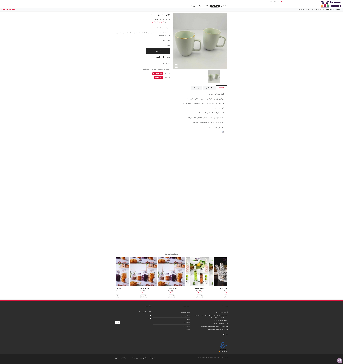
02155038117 (158, 77)
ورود (186, 330)
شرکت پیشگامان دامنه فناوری (122, 358)
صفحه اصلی (224, 6)
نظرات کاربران (209, 88)
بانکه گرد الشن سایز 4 (171, 288)
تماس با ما (200, 6)
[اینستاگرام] (227, 334)
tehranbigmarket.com (214, 330)
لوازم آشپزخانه (215, 6)
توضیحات (221, 87)
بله (148, 316)
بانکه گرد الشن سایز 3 (144, 288)
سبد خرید (198, 296)
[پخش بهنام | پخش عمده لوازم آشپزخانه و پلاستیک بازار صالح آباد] (331, 4)
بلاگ (207, 6)
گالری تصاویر (184, 316)
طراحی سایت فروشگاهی (149, 358)
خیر (148, 319)
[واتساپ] (223, 334)
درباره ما (193, 6)
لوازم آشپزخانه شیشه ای (158, 22)
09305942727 (157, 74)
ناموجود (157, 51)
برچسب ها (196, 88)
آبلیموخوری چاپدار (199, 288)
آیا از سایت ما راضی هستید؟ (145, 312)
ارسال (117, 323)
